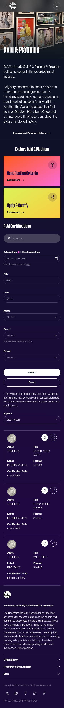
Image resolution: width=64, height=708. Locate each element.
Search (32, 372)
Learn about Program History (29, 133)
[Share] (53, 437)
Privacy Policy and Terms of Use (21, 700)
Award (7, 311)
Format (7, 351)
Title (6, 274)
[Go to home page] (7, 594)
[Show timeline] (44, 437)
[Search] (56, 6)
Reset (32, 382)
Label (6, 292)
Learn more (13, 180)
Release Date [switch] (10, 252)
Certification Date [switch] (31, 252)
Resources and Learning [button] (17, 666)
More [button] (6, 673)
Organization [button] (11, 659)
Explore (8, 413)
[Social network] (7, 693)
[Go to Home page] (12, 5)
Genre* (7, 329)
